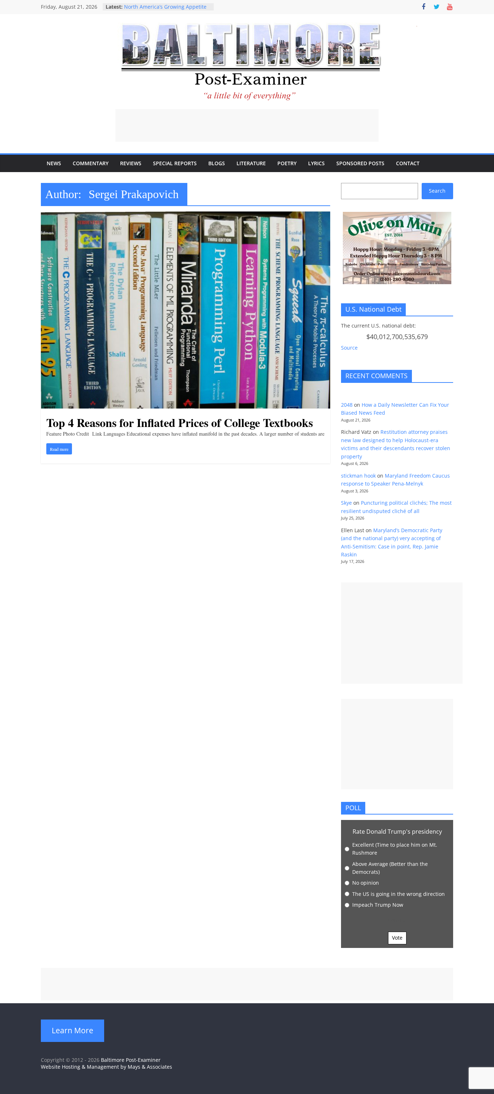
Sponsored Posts (360, 163)
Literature (251, 163)
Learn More (72, 1030)
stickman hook (358, 475)
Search (437, 190)
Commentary (90, 163)
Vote (397, 937)
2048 (347, 404)
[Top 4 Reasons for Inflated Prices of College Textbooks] (185, 216)
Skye (346, 502)
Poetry (287, 163)
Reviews (130, 163)
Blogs (216, 163)
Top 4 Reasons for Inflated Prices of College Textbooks (179, 422)
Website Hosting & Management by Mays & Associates (106, 1066)
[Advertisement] (247, 125)
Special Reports (175, 163)
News (54, 163)
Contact (408, 163)
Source (349, 347)
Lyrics (316, 163)
